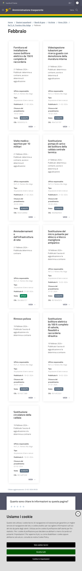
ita (69, 3)
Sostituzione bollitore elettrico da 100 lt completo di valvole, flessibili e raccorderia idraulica (58, 327)
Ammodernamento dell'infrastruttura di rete (23, 235)
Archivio (51, 22)
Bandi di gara (39, 22)
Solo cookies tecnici (41, 545)
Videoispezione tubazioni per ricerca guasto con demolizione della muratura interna (58, 53)
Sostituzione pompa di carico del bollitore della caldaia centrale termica (57, 146)
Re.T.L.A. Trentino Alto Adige (19, 25)
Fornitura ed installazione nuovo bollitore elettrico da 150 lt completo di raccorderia (23, 54)
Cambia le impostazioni (41, 559)
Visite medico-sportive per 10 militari (22, 143)
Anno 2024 (62, 22)
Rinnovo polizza (22, 318)
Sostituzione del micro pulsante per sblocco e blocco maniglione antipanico (58, 237)
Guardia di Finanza (11, 3)
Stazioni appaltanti (23, 22)
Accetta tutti (41, 552)
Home (10, 22)
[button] (77, 10)
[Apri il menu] (3, 10)
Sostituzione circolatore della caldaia (22, 414)
